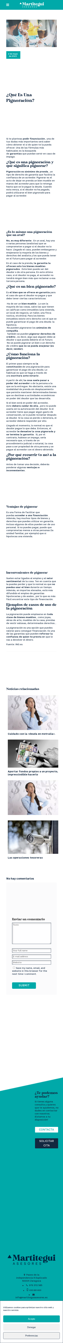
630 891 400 (35, 1290)
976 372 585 (35, 1285)
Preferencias (31, 1335)
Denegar (31, 1327)
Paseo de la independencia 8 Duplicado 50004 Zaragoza (31, 1277)
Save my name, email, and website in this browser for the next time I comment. (29, 971)
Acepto (31, 1319)
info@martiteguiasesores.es (31, 1297)
